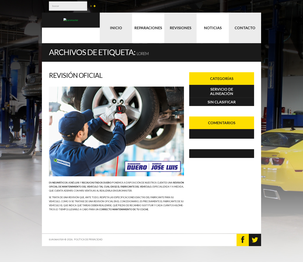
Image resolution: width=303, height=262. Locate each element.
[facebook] (243, 240)
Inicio (116, 28)
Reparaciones (148, 28)
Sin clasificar (222, 102)
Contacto (245, 28)
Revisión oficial (75, 75)
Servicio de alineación (221, 91)
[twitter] (255, 240)
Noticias (213, 28)
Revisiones (180, 28)
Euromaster (56, 239)
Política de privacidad (88, 239)
